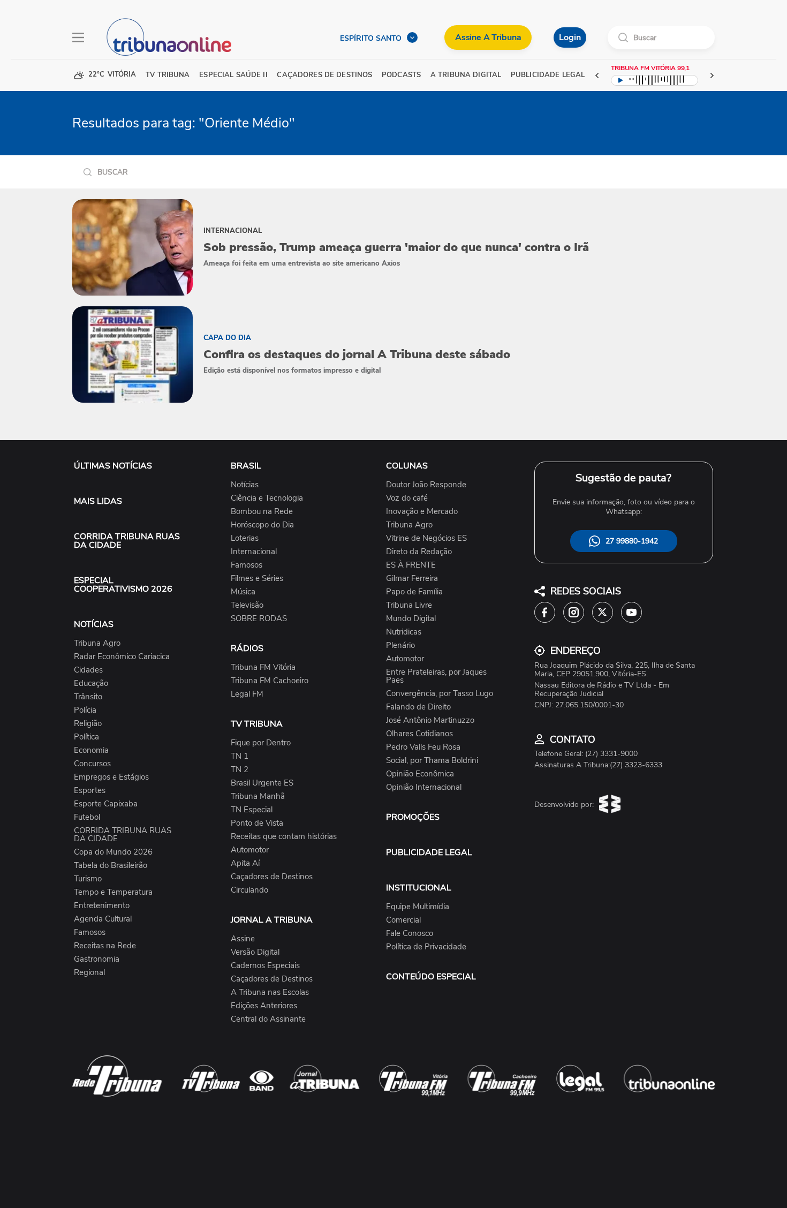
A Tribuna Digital (465, 75)
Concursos (92, 764)
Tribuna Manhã (258, 796)
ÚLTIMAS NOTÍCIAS (113, 466)
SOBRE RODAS (259, 619)
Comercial (403, 920)
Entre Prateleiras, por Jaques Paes (436, 676)
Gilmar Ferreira (412, 579)
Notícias (245, 485)
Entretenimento (102, 906)
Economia (91, 750)
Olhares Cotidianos (419, 734)
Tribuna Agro (97, 643)
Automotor (250, 850)
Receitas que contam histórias (284, 837)
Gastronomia (96, 959)
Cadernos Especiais (265, 966)
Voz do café (407, 498)
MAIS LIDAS (98, 501)
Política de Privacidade (426, 947)
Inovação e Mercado (422, 512)
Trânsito (88, 697)
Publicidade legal (548, 75)
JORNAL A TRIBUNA (272, 920)
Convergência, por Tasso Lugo (439, 694)
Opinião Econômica (420, 774)
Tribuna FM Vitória (263, 667)
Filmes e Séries (257, 579)
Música (243, 592)
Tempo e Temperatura (113, 892)
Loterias (245, 538)
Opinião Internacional (423, 787)
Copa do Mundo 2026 (113, 852)
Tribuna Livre (409, 605)
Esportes (89, 791)
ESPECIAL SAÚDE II (233, 75)
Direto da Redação (419, 552)
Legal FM (247, 694)
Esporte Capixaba (106, 804)
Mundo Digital (411, 619)
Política (86, 737)
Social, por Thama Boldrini (432, 761)
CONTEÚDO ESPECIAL (431, 977)
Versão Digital (255, 952)
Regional (89, 973)
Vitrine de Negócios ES (426, 538)
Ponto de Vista (257, 823)
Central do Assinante (268, 1019)
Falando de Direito (418, 707)
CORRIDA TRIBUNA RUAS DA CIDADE (127, 541)
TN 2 (239, 770)
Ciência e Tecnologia (267, 498)
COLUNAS (407, 466)
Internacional (254, 552)
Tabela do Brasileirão (110, 866)
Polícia (85, 710)
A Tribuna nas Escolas (270, 992)
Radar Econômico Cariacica (122, 657)
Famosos (89, 932)
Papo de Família (414, 592)
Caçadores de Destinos (272, 877)
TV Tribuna (168, 75)
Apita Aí (245, 863)
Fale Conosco (409, 934)
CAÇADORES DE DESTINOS (324, 75)
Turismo (88, 879)
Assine (243, 939)
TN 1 (239, 756)
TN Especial (252, 810)
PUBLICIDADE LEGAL (429, 852)
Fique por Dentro (261, 743)
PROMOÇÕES (413, 817)
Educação (91, 684)
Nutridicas (403, 632)
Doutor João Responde (426, 485)
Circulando (249, 890)
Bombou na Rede (262, 512)
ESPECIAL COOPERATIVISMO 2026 (123, 585)
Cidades (88, 670)
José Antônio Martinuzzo (430, 720)
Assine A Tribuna (488, 37)
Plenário (400, 645)
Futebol (87, 817)
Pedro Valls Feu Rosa (423, 747)
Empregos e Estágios (111, 777)
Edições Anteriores (264, 1006)
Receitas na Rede (105, 946)
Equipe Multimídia (417, 907)
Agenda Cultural (103, 919)
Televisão (247, 605)
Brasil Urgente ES (262, 783)
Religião (88, 724)
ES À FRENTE (411, 565)
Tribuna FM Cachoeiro (269, 681)
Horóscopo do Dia (262, 525)
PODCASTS (401, 75)
